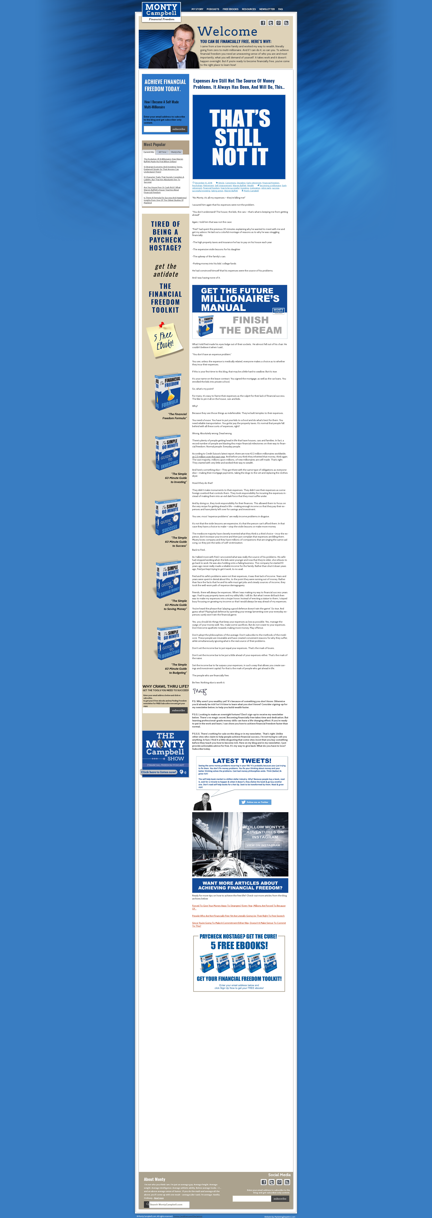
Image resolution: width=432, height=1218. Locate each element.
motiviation (255, 188)
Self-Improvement (223, 185)
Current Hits (149, 152)
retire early (266, 188)
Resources (249, 9)
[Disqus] (240, 1038)
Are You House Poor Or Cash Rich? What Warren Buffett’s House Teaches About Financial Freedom (162, 190)
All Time (162, 152)
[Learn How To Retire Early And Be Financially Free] (161, 12)
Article (221, 182)
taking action (217, 190)
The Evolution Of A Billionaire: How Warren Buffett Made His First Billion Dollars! (163, 160)
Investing (244, 188)
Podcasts (213, 9)
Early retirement (254, 182)
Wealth (250, 185)
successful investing (201, 190)
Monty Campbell (251, 190)
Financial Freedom (270, 182)
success (275, 188)
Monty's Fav (176, 152)
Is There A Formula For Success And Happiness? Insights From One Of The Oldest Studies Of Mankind (165, 200)
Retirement (208, 185)
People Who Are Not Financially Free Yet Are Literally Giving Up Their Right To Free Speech (238, 915)
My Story (197, 9)
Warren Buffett (239, 185)
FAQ (280, 9)
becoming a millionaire (270, 185)
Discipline (241, 182)
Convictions (230, 182)
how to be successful (230, 188)
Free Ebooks (230, 9)
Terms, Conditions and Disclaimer (187, 1216)
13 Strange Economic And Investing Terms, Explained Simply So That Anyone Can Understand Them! (163, 169)
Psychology (197, 185)
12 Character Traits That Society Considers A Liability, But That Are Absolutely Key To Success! (164, 179)
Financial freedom (211, 188)
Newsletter (267, 9)
